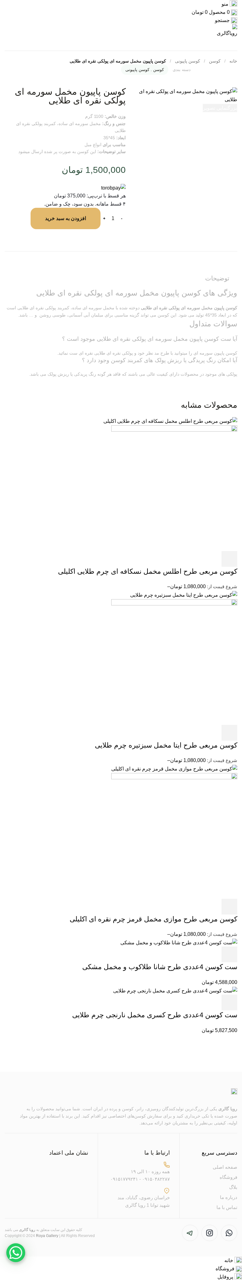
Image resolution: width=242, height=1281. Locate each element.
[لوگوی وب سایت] (226, 30)
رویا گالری (227, 1108)
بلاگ (233, 1187)
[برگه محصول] (174, 487)
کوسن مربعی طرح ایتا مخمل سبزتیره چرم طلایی (166, 745)
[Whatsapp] (229, 1233)
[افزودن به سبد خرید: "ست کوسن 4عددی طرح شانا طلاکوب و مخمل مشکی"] (229, 954)
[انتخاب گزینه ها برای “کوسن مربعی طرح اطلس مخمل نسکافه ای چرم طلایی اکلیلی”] (229, 559)
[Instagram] (209, 1233)
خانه (233, 60)
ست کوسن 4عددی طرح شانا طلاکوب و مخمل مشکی (159, 967)
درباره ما (228, 1197)
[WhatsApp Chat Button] (15, 1252)
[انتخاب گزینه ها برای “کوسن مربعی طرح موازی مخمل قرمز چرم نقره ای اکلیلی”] (229, 906)
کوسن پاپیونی (187, 60)
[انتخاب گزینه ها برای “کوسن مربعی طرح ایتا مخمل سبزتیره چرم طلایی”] (229, 733)
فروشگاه (228, 1177)
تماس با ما (226, 1207)
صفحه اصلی (225, 1167)
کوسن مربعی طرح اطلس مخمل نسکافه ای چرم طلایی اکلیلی (147, 571)
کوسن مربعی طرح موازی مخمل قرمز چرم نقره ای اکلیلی (153, 919)
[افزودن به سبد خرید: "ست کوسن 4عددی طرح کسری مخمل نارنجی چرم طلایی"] (229, 1002)
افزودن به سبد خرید (65, 218)
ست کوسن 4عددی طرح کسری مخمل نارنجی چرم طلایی (154, 1015)
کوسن (215, 60)
